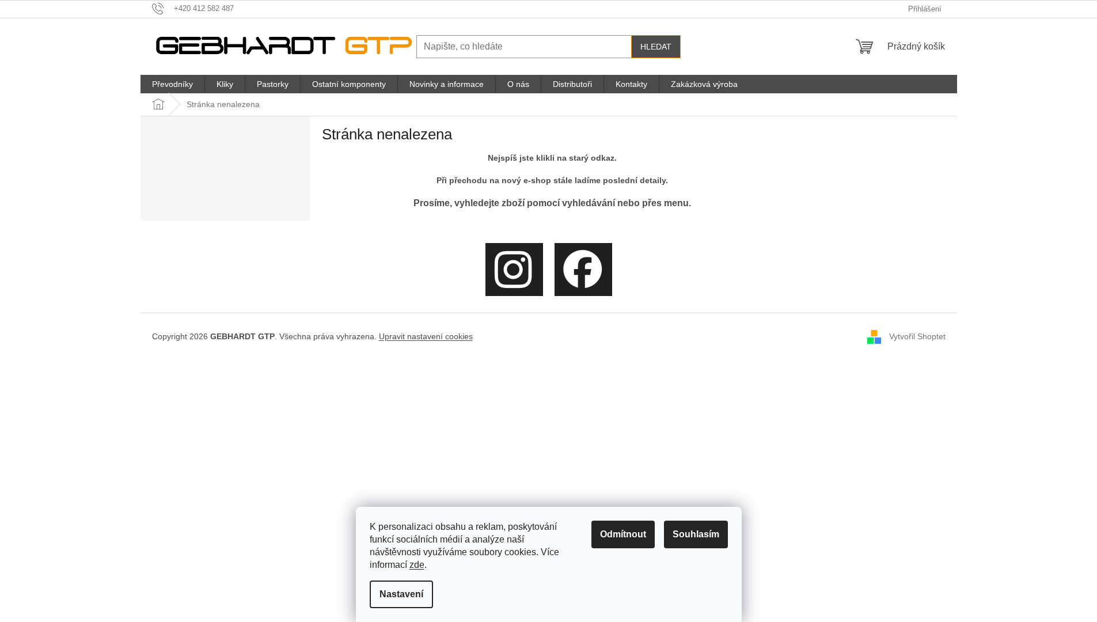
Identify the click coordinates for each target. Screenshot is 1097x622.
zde (416, 565)
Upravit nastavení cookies (426, 336)
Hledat (655, 46)
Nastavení (401, 594)
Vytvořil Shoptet (917, 335)
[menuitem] (172, 84)
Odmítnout (623, 534)
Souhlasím (696, 534)
